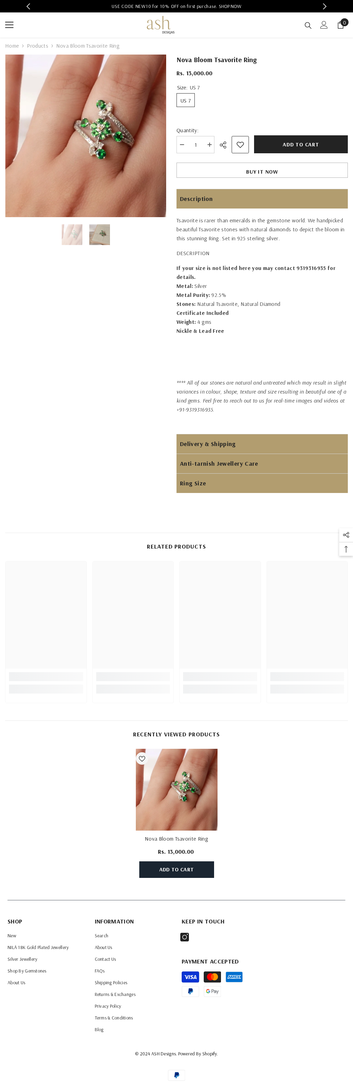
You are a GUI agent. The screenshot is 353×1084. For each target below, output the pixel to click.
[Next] (325, 6)
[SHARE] (226, 145)
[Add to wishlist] (240, 144)
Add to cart (301, 144)
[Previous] (28, 6)
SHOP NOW (230, 6)
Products (37, 45)
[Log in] (324, 25)
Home (12, 45)
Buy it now (262, 171)
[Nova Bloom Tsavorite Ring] (177, 790)
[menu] (9, 25)
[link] (46, 676)
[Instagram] (184, 937)
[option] (176, 6)
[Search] (308, 25)
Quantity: (187, 130)
